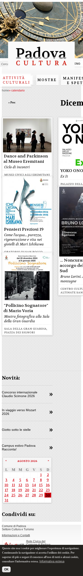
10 (6, 485)
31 (6, 500)
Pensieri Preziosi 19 (24, 229)
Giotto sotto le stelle (16, 429)
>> (51, 394)
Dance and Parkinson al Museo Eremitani (25, 159)
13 (27, 485)
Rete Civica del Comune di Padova (38, 543)
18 (13, 490)
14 (34, 485)
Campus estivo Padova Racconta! (19, 447)
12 (20, 485)
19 (20, 490)
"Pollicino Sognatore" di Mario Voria (25, 308)
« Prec (11, 102)
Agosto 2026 (27, 461)
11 (13, 485)
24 (6, 495)
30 (48, 495)
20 (27, 490)
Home (5, 90)
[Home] (41, 67)
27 (27, 495)
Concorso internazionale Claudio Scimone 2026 (19, 394)
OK (6, 569)
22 (41, 490)
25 (13, 495)
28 (34, 495)
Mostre (47, 80)
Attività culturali (16, 80)
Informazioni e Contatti (16, 535)
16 (48, 485)
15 (41, 485)
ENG (77, 63)
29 (41, 495)
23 (48, 490)
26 (20, 495)
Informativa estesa (51, 561)
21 (34, 490)
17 (6, 490)
